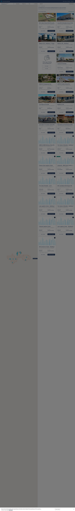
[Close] (74, 509)
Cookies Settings (57, 509)
